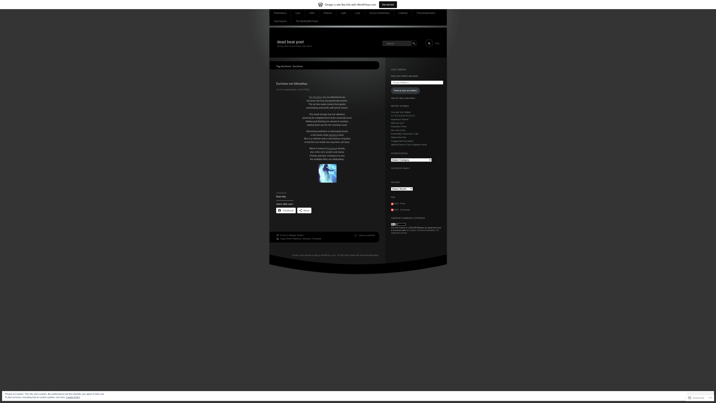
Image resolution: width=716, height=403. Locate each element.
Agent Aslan (291, 89)
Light (343, 13)
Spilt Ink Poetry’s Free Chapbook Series (409, 144)
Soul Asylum (280, 21)
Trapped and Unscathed (402, 141)
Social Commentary (379, 13)
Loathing (402, 13)
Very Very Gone (398, 130)
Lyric (298, 13)
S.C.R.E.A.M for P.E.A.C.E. (403, 116)
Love (357, 13)
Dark (312, 13)
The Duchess (315, 97)
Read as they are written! (405, 90)
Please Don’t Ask (398, 137)
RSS (437, 43)
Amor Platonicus (294, 239)
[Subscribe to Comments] (392, 210)
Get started (388, 4)
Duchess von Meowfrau (291, 83)
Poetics (300, 235)
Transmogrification (426, 13)
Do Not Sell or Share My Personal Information (357, 255)
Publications (280, 13)
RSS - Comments (402, 210)
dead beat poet (290, 42)
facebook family (400, 168)
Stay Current (398, 69)
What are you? (397, 123)
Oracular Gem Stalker (401, 112)
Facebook (332, 148)
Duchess (307, 239)
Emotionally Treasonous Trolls (404, 134)
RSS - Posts (399, 203)
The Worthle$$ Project (307, 21)
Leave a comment (367, 235)
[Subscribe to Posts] (392, 203)
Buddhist (333, 135)
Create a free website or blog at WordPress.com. (314, 255)
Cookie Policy (73, 397)
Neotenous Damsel (399, 119)
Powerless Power (399, 126)
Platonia (328, 13)
